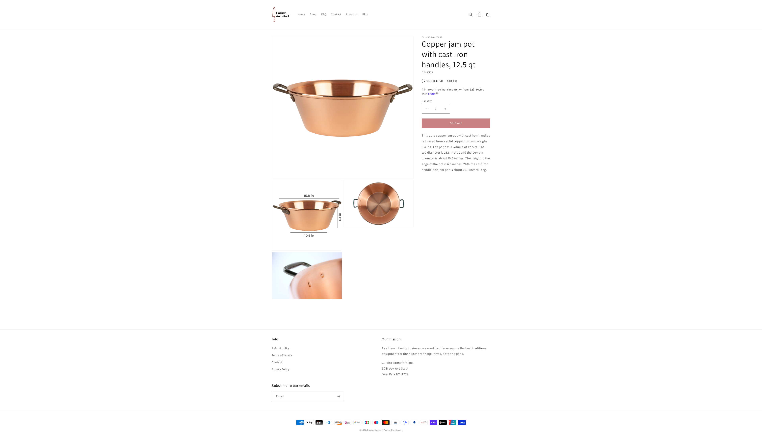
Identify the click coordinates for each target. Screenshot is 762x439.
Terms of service (282, 355)
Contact (277, 362)
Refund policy (281, 348)
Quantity (427, 101)
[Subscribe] (338, 396)
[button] (470, 14)
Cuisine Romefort (375, 430)
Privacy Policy (280, 369)
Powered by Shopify (393, 430)
